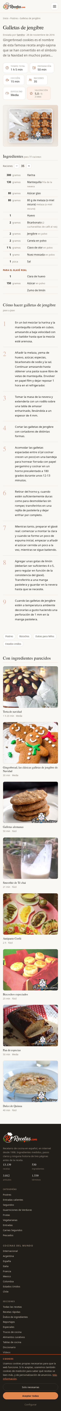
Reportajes (9, 1321)
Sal (29, 261)
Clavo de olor (35, 247)
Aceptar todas (30, 1395)
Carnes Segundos (12, 1230)
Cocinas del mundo (18, 1245)
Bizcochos (24, 636)
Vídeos (6, 1352)
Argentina (8, 1256)
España (7, 1261)
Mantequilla (34, 182)
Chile (5, 1291)
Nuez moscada (36, 254)
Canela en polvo (36, 240)
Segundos (8, 1204)
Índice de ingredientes (15, 1317)
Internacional (10, 1251)
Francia (7, 1271)
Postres (14, 18)
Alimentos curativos (14, 1337)
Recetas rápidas (11, 1311)
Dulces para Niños (44, 636)
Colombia (8, 1281)
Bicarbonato (34, 222)
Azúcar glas (34, 193)
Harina (31, 175)
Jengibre (32, 233)
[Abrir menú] (54, 6)
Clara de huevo (36, 276)
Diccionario (9, 1347)
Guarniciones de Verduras (17, 1209)
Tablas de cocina (12, 1342)
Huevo (31, 215)
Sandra (21, 34)
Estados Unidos (13, 643)
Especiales (8, 1326)
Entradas (8, 1225)
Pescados (8, 1235)
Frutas (6, 1215)
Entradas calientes (13, 1199)
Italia (5, 1266)
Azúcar (31, 283)
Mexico (7, 1276)
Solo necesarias (30, 1387)
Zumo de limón (36, 290)
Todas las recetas (12, 1306)
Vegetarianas (10, 1220)
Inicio (5, 18)
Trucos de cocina (12, 1332)
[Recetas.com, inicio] (14, 6)
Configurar (31, 1404)
